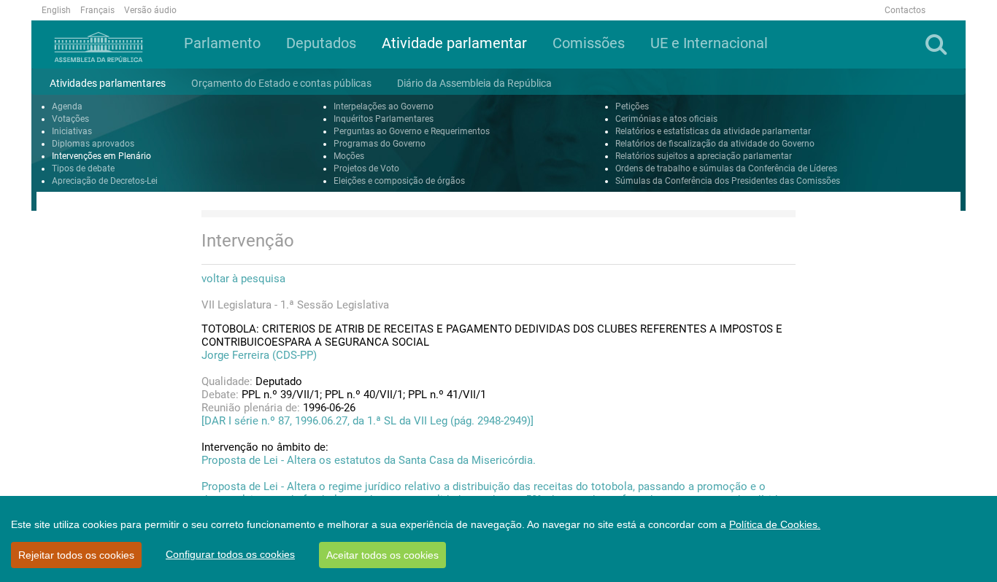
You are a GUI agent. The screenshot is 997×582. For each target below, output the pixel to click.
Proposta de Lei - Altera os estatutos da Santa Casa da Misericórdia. (368, 460)
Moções (349, 156)
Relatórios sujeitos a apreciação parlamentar (703, 156)
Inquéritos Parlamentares (384, 119)
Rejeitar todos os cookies (76, 555)
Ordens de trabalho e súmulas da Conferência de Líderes (726, 168)
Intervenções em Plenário (101, 156)
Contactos (905, 10)
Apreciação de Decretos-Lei (105, 181)
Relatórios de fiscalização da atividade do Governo (715, 144)
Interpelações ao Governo (384, 106)
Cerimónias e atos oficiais (666, 119)
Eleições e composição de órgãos (399, 181)
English (56, 10)
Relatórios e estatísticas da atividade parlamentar (713, 131)
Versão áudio (150, 10)
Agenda (67, 106)
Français (97, 10)
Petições (632, 106)
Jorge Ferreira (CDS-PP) (259, 355)
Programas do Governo (380, 144)
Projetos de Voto (366, 168)
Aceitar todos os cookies (382, 555)
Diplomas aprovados (93, 144)
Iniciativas (72, 131)
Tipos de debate (83, 168)
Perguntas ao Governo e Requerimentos (412, 131)
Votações (70, 119)
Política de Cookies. (774, 524)
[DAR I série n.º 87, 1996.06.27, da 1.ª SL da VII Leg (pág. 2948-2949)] (367, 420)
